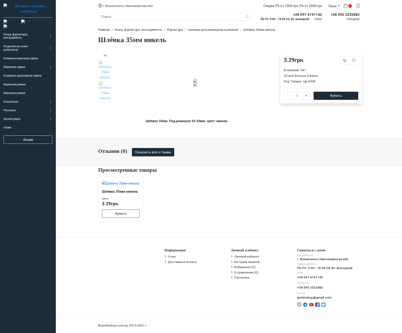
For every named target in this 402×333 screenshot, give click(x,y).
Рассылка (241, 277)
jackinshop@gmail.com (314, 297)
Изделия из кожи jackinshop (15, 47)
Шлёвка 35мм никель (120, 191)
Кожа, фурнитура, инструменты (15, 36)
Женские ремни (14, 93)
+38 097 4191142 (310, 277)
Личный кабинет (246, 256)
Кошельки (10, 101)
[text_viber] (299, 304)
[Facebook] (317, 304)
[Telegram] (305, 304)
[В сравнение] (344, 60)
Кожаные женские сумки (20, 58)
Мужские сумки (14, 67)
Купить (336, 96)
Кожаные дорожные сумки (22, 75)
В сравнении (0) (246, 272)
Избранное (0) (245, 267)
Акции (28, 140)
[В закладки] (353, 60)
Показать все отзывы (153, 152)
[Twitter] (323, 304)
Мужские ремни (14, 84)
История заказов (247, 262)
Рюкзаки (9, 110)
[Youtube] (311, 304)
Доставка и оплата (182, 262)
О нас (172, 256)
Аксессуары (12, 119)
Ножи (7, 127)
